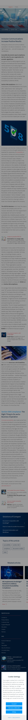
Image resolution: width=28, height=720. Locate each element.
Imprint (10, 717)
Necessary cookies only (14, 708)
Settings (14, 712)
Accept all (14, 704)
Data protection (16, 717)
